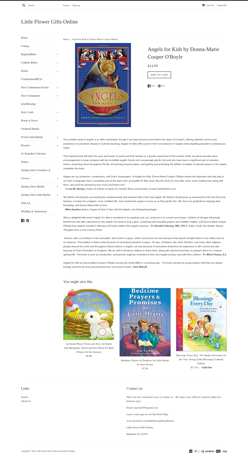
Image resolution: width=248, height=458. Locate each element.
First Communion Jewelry (39, 87)
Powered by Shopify (67, 451)
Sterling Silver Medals (39, 186)
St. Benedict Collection (33, 153)
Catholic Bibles (39, 62)
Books (39, 70)
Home (24, 37)
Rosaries (39, 145)
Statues (25, 161)
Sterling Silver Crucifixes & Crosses (39, 174)
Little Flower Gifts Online (49, 22)
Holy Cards (39, 112)
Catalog (25, 46)
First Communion (39, 95)
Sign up (76, 5)
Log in (66, 5)
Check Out (222, 5)
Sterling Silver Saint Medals (39, 194)
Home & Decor (39, 120)
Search (24, 397)
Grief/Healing (28, 104)
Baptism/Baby (39, 54)
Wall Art (25, 203)
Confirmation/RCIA (31, 79)
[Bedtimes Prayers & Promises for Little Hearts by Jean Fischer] (145, 322)
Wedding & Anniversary (34, 211)
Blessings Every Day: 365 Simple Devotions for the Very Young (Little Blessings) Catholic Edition (201, 359)
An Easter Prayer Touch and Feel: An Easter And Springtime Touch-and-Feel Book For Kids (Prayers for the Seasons (89, 347)
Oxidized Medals (30, 128)
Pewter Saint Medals (39, 137)
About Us (26, 401)
